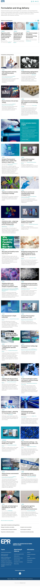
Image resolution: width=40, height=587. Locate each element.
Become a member (25, 139)
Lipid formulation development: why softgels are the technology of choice (29, 102)
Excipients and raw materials (25, 527)
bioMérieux (14, 476)
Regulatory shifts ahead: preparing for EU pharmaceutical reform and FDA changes (6, 36)
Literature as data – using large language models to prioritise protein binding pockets (10, 222)
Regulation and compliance (6, 560)
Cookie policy (29, 562)
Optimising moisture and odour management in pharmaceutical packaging (29, 285)
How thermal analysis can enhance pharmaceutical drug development (31, 35)
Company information (31, 554)
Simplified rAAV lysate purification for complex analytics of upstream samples (10, 285)
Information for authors (18, 561)
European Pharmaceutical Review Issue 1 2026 (27, 160)
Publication (4, 440)
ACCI (35, 318)
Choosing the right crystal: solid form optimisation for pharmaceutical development (18, 36)
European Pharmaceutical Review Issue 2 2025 (8, 442)
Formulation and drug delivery (6, 562)
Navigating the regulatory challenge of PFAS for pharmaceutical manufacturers (29, 507)
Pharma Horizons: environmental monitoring (10, 474)
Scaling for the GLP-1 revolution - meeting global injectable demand (10, 347)
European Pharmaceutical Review (27, 319)
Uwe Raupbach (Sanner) (25, 289)
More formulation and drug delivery (7, 520)
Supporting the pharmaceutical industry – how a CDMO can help (10, 379)
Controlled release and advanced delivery (9, 529)
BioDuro (9, 42)
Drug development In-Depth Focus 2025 (9, 316)
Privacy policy (29, 560)
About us (28, 552)
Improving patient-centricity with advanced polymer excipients (9, 73)
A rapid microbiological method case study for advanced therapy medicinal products (29, 380)
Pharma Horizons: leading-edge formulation (29, 346)
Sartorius (14, 104)
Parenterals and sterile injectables (27, 531)
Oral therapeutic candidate (25, 529)
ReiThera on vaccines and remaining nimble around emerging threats (27, 193)
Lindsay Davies (10, 414)
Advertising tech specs (18, 557)
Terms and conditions (31, 558)
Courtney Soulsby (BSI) (31, 510)
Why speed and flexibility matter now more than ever (10, 252)
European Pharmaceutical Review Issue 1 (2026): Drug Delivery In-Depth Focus (9, 160)
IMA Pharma (34, 74)
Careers (28, 556)
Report (3, 99)
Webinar (2, 31)
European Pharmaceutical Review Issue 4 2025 (27, 222)
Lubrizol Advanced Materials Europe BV (8, 77)
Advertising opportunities (19, 554)
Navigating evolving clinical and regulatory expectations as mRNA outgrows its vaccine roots (29, 254)
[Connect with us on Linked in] (20, 573)
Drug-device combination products (7, 531)
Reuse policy (16, 563)
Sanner (35, 288)
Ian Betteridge (10, 510)
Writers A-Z (15, 578)
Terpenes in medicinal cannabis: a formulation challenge (10, 192)
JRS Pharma (14, 163)
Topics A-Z (9, 578)
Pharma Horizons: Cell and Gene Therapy (10, 101)
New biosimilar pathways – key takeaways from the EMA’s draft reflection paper (29, 443)
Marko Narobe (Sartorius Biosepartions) (9, 289)
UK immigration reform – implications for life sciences (28, 474)
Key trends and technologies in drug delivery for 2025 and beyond (10, 507)
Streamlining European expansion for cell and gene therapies (28, 413)
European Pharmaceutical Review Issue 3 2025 (27, 316)
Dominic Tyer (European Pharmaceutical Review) (28, 197)
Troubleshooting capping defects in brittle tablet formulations (29, 72)
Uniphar (33, 416)
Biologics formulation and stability (7, 527)
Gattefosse (23, 349)
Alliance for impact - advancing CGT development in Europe (10, 412)
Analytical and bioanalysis (6, 552)
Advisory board (17, 559)
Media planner (17, 556)
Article (3, 69)
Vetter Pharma (10, 164)
